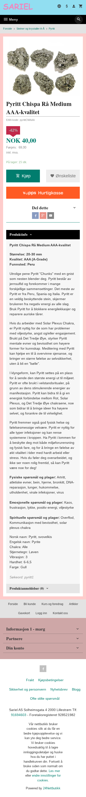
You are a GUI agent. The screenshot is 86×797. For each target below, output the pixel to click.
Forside (7, 28)
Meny (13, 19)
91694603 (18, 715)
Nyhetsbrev (59, 689)
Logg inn (41, 613)
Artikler (73, 604)
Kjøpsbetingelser (51, 680)
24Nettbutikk (51, 788)
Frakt (30, 680)
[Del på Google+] (43, 215)
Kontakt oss (60, 613)
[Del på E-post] (50, 215)
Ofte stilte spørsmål (44, 698)
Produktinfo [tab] (18, 234)
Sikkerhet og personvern (27, 689)
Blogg (76, 689)
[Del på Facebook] (35, 215)
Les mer (54, 771)
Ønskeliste (65, 175)
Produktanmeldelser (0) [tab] (27, 588)
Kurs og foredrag (52, 604)
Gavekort (24, 613)
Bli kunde (30, 604)
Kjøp (26, 175)
